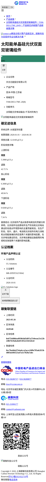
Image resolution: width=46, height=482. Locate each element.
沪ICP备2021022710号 (18, 476)
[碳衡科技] (23, 398)
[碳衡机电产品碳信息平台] (23, 3)
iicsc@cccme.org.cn (14, 384)
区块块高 (10, 325)
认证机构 (10, 259)
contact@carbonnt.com (15, 409)
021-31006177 (12, 404)
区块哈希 (10, 334)
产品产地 (10, 87)
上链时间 (10, 315)
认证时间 (10, 278)
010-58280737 (12, 379)
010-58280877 (25, 379)
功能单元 (10, 107)
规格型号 (10, 97)
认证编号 (10, 269)
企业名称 (10, 77)
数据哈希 (10, 346)
